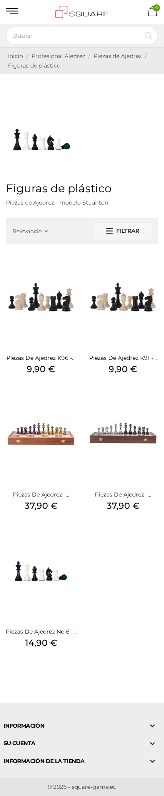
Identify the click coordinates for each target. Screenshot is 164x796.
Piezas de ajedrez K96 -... (41, 357)
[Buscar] (149, 36)
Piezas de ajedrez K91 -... (123, 357)
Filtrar (127, 230)
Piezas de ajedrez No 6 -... (41, 631)
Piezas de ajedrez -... (41, 494)
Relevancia (29, 231)
